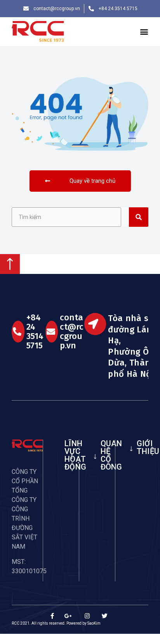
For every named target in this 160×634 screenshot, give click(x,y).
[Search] (138, 217)
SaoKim (94, 623)
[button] (144, 31)
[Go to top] (10, 271)
